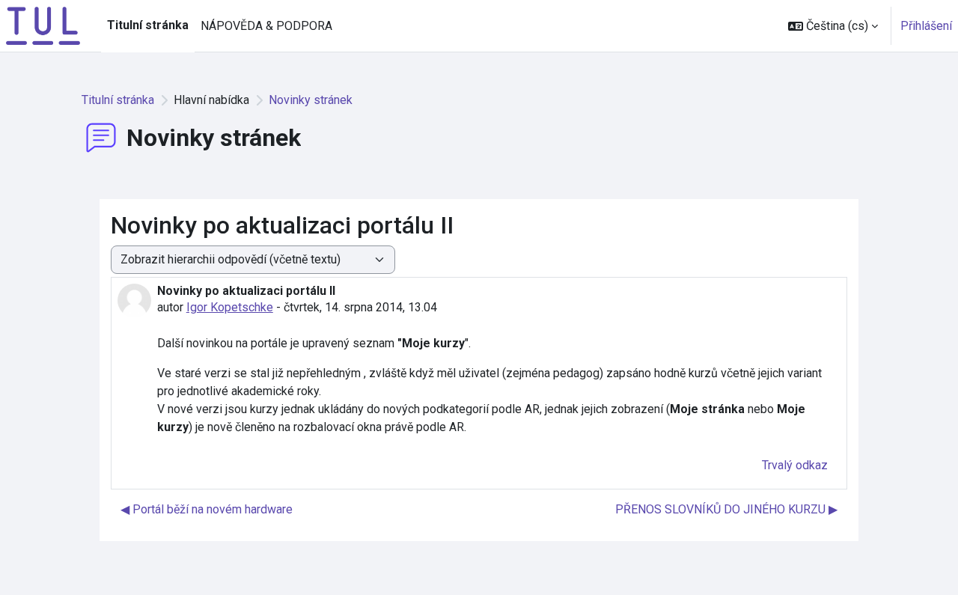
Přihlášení (926, 26)
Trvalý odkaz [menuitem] (795, 465)
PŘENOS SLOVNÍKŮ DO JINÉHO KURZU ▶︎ (726, 509)
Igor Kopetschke (229, 307)
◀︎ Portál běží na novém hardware (206, 509)
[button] (833, 26)
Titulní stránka (118, 100)
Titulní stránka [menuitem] (148, 25)
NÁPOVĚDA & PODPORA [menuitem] (266, 26)
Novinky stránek (311, 100)
